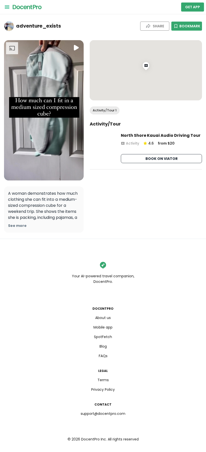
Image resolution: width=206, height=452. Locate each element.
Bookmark (189, 26)
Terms (103, 379)
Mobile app (103, 327)
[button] (105, 110)
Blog (103, 346)
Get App (192, 7)
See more (17, 225)
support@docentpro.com (103, 413)
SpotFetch (103, 336)
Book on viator (161, 158)
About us (103, 317)
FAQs (103, 355)
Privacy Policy (103, 389)
